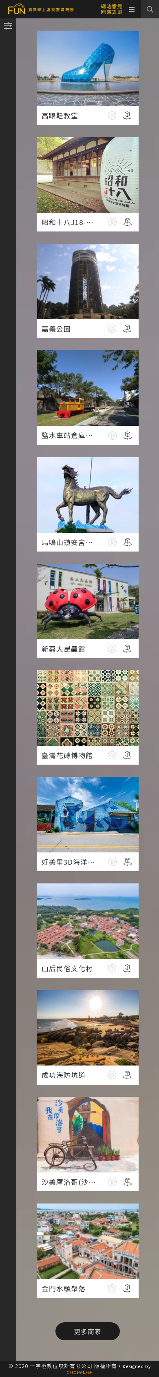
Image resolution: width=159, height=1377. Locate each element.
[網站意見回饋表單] (111, 9)
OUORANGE (79, 1372)
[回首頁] (41, 9)
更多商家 (88, 1331)
